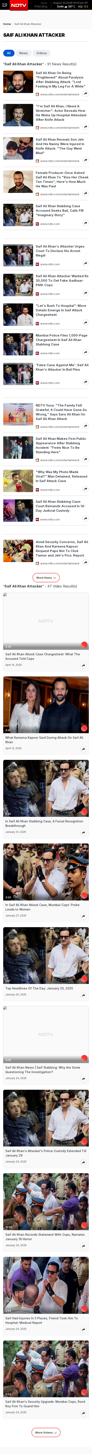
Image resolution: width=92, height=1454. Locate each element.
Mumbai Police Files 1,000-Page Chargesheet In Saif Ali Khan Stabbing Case (62, 339)
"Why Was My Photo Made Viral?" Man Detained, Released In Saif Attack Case (61, 476)
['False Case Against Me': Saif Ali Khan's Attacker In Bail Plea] (18, 374)
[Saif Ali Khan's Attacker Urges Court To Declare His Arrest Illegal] (18, 255)
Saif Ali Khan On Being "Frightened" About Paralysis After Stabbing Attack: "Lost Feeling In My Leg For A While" (61, 79)
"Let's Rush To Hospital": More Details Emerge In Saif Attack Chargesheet (61, 310)
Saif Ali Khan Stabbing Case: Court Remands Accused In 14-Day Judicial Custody (60, 506)
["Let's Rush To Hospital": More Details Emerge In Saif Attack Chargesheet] (18, 314)
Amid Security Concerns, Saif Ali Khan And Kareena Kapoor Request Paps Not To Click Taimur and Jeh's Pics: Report (62, 548)
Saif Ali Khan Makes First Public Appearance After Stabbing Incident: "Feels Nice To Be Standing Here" (61, 445)
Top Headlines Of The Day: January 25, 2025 (39, 988)
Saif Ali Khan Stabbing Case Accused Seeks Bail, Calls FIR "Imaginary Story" (60, 210)
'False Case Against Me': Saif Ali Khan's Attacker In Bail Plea (62, 367)
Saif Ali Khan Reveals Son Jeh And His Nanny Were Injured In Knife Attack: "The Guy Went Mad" (60, 146)
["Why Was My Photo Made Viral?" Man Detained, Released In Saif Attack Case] (18, 481)
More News (44, 577)
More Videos (44, 1432)
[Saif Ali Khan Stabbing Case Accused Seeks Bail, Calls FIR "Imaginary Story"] (18, 215)
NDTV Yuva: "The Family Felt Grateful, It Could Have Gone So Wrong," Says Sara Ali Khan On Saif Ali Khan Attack (61, 412)
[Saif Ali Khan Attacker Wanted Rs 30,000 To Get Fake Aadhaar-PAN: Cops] (18, 285)
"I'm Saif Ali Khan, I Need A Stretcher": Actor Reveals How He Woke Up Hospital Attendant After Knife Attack (61, 113)
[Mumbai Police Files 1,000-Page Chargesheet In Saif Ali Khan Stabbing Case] (18, 344)
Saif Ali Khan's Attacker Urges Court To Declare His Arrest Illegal (60, 250)
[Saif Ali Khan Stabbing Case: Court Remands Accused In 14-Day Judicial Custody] (18, 510)
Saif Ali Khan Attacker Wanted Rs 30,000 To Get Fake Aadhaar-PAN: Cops (62, 280)
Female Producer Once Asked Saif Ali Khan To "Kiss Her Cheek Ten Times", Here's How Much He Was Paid (62, 179)
